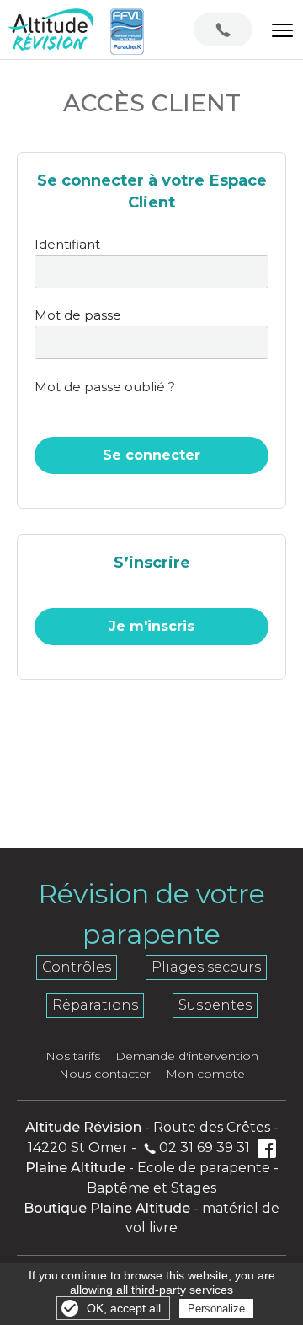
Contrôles (76, 967)
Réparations (95, 1005)
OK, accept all (124, 1308)
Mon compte (205, 1073)
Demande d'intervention (186, 1056)
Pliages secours (206, 967)
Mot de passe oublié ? (105, 387)
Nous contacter (105, 1073)
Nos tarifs (72, 1056)
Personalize (216, 1308)
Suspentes (215, 1005)
